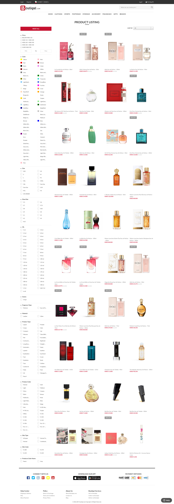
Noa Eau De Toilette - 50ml (87, 111)
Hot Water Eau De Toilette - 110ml (64, 369)
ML (23, 227)
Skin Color (25, 447)
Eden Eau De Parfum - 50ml (87, 153)
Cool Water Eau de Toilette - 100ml (64, 238)
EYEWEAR (86, 14)
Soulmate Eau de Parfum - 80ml (88, 194)
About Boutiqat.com (71, 493)
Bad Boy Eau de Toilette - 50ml (113, 411)
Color (24, 56)
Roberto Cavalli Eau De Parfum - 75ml (140, 326)
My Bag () (150, 2)
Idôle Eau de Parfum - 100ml (112, 69)
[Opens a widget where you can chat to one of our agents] (166, 500)
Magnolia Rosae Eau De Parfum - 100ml (115, 282)
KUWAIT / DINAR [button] (42, 2)
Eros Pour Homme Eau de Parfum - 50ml (140, 111)
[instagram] (38, 477)
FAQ (21, 495)
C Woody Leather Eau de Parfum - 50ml (115, 194)
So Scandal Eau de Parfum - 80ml (63, 69)
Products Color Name (29, 458)
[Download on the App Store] (80, 478)
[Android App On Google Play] (94, 478)
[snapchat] (48, 477)
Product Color (26, 382)
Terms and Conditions (49, 495)
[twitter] (33, 477)
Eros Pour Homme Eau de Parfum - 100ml (141, 153)
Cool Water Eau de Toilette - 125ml (89, 369)
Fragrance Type (27, 305)
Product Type (26, 322)
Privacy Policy (46, 497)
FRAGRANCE (107, 14)
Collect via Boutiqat (94, 495)
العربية (140, 2)
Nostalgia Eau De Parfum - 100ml (88, 453)
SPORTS (67, 14)
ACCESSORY (96, 14)
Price (23, 35)
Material (24, 313)
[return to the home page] (30, 8)
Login (22, 2)
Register (29, 2)
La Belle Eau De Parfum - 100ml (88, 238)
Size (23, 168)
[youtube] (52, 477)
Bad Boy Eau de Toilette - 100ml (138, 411)
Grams (24, 297)
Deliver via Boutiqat (94, 497)
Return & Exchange (48, 493)
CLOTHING (58, 14)
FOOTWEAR (76, 14)
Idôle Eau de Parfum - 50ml (137, 282)
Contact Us (69, 495)
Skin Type (25, 435)
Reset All (36, 29)
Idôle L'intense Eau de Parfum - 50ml (89, 69)
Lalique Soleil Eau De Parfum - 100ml (114, 453)
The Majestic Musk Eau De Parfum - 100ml (141, 369)
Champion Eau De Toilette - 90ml (113, 369)
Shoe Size (25, 199)
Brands (123, 14)
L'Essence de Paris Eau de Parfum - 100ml (115, 111)
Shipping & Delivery (25, 493)
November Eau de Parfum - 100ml (64, 453)
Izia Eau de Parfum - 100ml (87, 411)
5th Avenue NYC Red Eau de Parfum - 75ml (66, 111)
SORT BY (130, 28)
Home (50, 14)
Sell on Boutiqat (93, 493)
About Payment (24, 497)
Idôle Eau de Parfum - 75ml (112, 326)
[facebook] (28, 477)
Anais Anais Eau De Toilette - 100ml (64, 153)
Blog (67, 497)
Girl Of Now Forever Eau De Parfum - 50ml (116, 153)
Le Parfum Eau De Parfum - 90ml (138, 69)
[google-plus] (43, 477)
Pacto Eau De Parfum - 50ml (62, 411)
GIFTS (116, 14)
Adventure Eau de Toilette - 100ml (64, 194)
